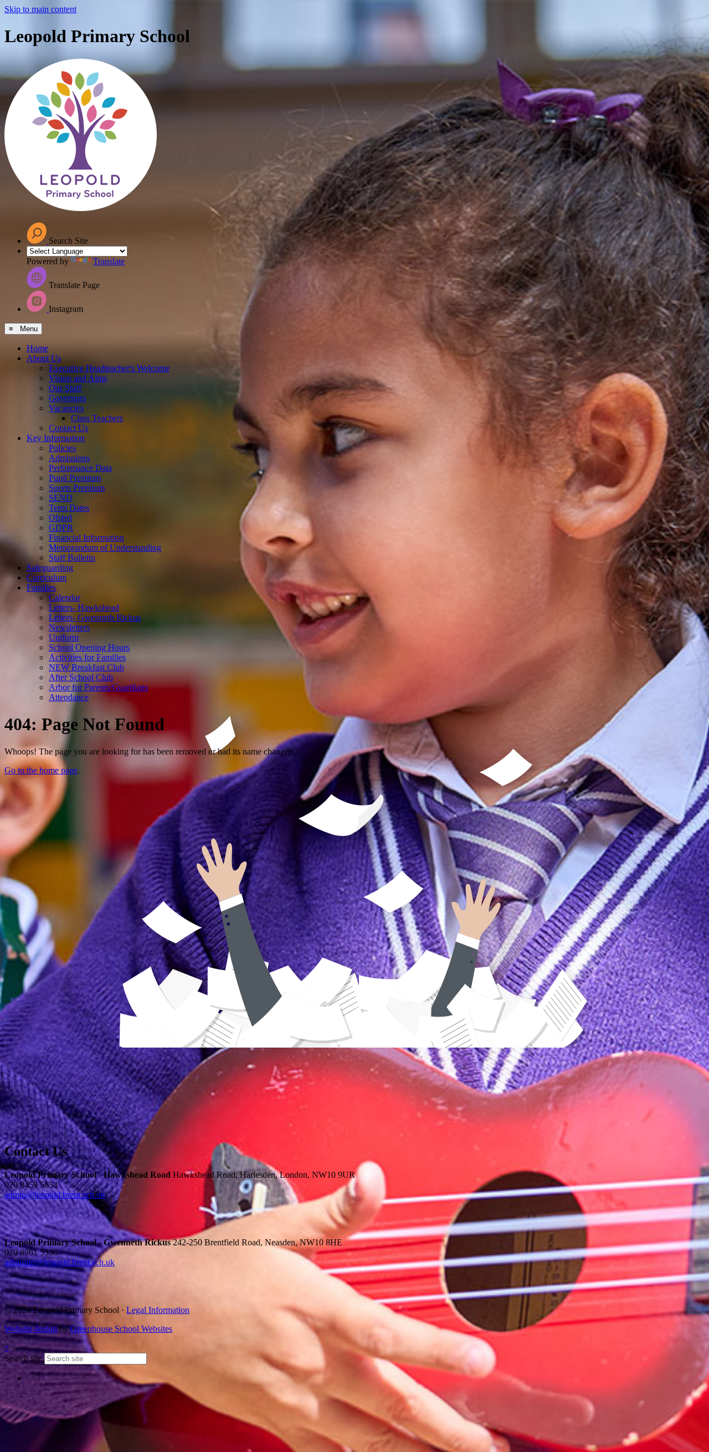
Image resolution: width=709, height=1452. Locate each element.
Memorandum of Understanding (105, 547)
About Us (44, 358)
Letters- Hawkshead (84, 607)
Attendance (69, 697)
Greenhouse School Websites (121, 1328)
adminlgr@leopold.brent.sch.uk (59, 1262)
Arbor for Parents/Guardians (98, 687)
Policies (62, 448)
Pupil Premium (75, 478)
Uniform (64, 637)
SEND (61, 497)
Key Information (56, 438)
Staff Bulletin (72, 557)
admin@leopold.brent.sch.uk (54, 1194)
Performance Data (80, 468)
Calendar (64, 597)
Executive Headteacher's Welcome (109, 368)
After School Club (81, 677)
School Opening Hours (89, 647)
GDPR (61, 527)
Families (41, 587)
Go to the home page (41, 770)
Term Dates (69, 507)
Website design (30, 1328)
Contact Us (68, 428)
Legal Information (157, 1310)
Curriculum (46, 577)
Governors (67, 398)
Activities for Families (87, 657)
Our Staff (65, 388)
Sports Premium (77, 487)
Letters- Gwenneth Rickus (95, 617)
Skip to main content (40, 9)
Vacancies (66, 408)
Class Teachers (97, 418)
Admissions (69, 458)
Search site (23, 1358)
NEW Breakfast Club (86, 667)
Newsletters (69, 627)
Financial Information (86, 537)
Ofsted (60, 517)
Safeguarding (50, 567)
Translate (109, 261)
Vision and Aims (78, 378)
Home (37, 348)
